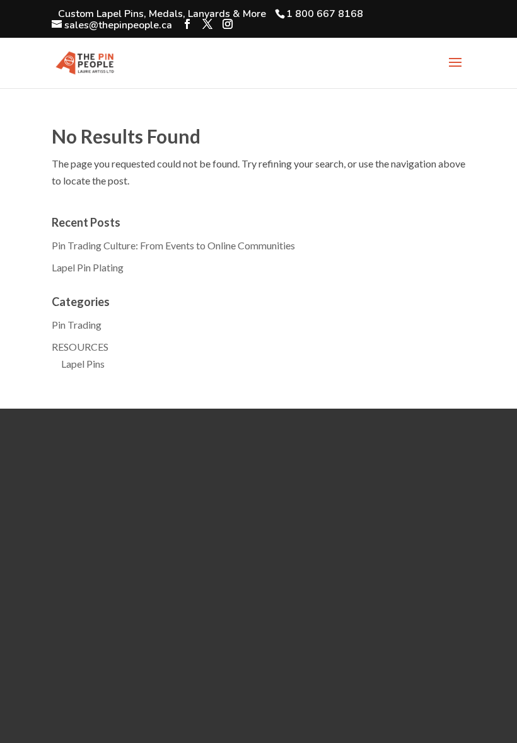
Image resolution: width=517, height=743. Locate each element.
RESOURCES (80, 347)
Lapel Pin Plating (88, 267)
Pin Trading (77, 325)
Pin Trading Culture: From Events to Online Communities (173, 245)
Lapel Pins (83, 364)
